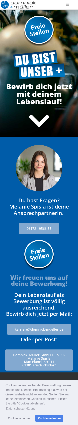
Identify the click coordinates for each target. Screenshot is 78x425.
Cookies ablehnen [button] (19, 418)
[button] (67, 5)
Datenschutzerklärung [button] (21, 408)
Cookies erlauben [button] (49, 418)
